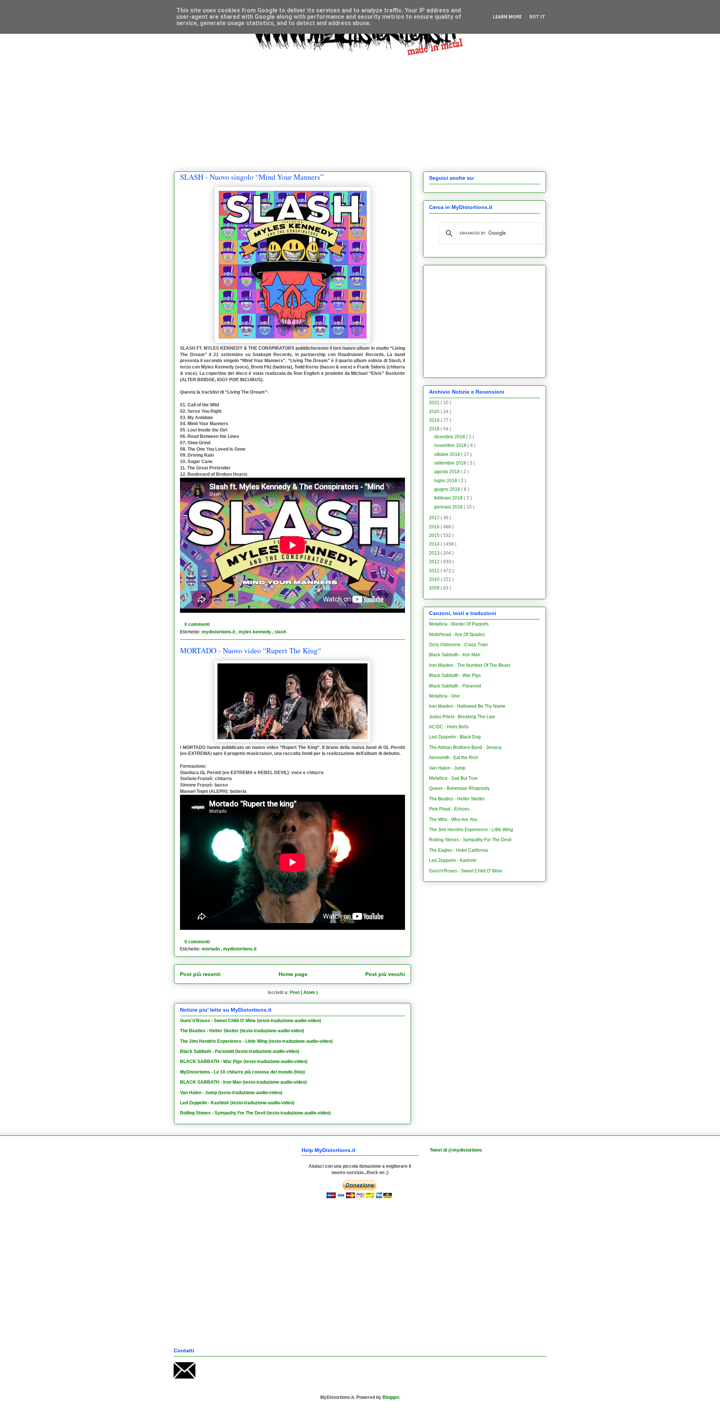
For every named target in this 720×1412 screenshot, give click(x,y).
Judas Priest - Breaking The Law (462, 716)
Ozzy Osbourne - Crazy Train (458, 644)
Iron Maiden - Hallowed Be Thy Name (467, 706)
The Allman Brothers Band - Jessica (465, 747)
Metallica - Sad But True (453, 778)
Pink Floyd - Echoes (449, 809)
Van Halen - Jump (447, 768)
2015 (435, 535)
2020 (435, 411)
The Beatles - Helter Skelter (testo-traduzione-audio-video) (242, 1030)
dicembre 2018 (450, 436)
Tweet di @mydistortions (456, 1150)
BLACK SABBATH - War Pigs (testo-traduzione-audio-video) (244, 1061)
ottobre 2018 (447, 454)
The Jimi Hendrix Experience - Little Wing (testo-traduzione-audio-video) (256, 1041)
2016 (435, 526)
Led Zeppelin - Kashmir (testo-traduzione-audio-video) (237, 1102)
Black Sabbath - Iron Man (454, 654)
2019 (435, 420)
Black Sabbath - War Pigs (455, 675)
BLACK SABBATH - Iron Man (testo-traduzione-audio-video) (243, 1082)
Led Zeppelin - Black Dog (455, 737)
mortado (211, 949)
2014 (435, 544)
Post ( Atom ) (304, 992)
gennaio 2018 (449, 507)
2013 (435, 553)
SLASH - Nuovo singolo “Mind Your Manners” (252, 177)
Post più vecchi (385, 974)
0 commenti (197, 624)
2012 (435, 561)
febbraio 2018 (449, 498)
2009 (435, 588)
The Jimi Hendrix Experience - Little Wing (471, 829)
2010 (435, 579)
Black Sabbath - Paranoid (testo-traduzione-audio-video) (239, 1051)
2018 (435, 429)
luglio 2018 (446, 480)
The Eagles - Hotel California (458, 850)
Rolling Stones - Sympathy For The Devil (470, 839)
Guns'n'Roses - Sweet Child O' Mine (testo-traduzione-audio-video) (250, 1020)
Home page (293, 974)
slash (280, 632)
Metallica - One (444, 696)
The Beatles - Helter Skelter (457, 798)
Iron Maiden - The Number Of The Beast (469, 665)
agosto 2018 (447, 471)
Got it (537, 17)
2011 (435, 570)
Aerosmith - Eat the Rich (453, 757)
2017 (435, 517)
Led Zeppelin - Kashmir (453, 860)
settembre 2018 (450, 463)
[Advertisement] (360, 107)
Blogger (390, 1397)
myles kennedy (255, 632)
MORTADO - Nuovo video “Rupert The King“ (250, 650)
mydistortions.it (219, 632)
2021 (435, 402)
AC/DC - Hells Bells (449, 726)
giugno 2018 (447, 489)
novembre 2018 (451, 445)
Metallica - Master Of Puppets (459, 624)
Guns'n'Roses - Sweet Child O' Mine (465, 871)
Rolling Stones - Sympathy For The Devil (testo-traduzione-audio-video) (255, 1113)
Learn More (507, 17)
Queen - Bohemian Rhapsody (459, 788)
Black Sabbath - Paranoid (455, 686)
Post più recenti (200, 974)
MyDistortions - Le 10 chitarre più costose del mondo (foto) (242, 1072)
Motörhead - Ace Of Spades (457, 634)
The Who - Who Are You (453, 819)
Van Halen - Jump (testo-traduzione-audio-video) (231, 1092)
